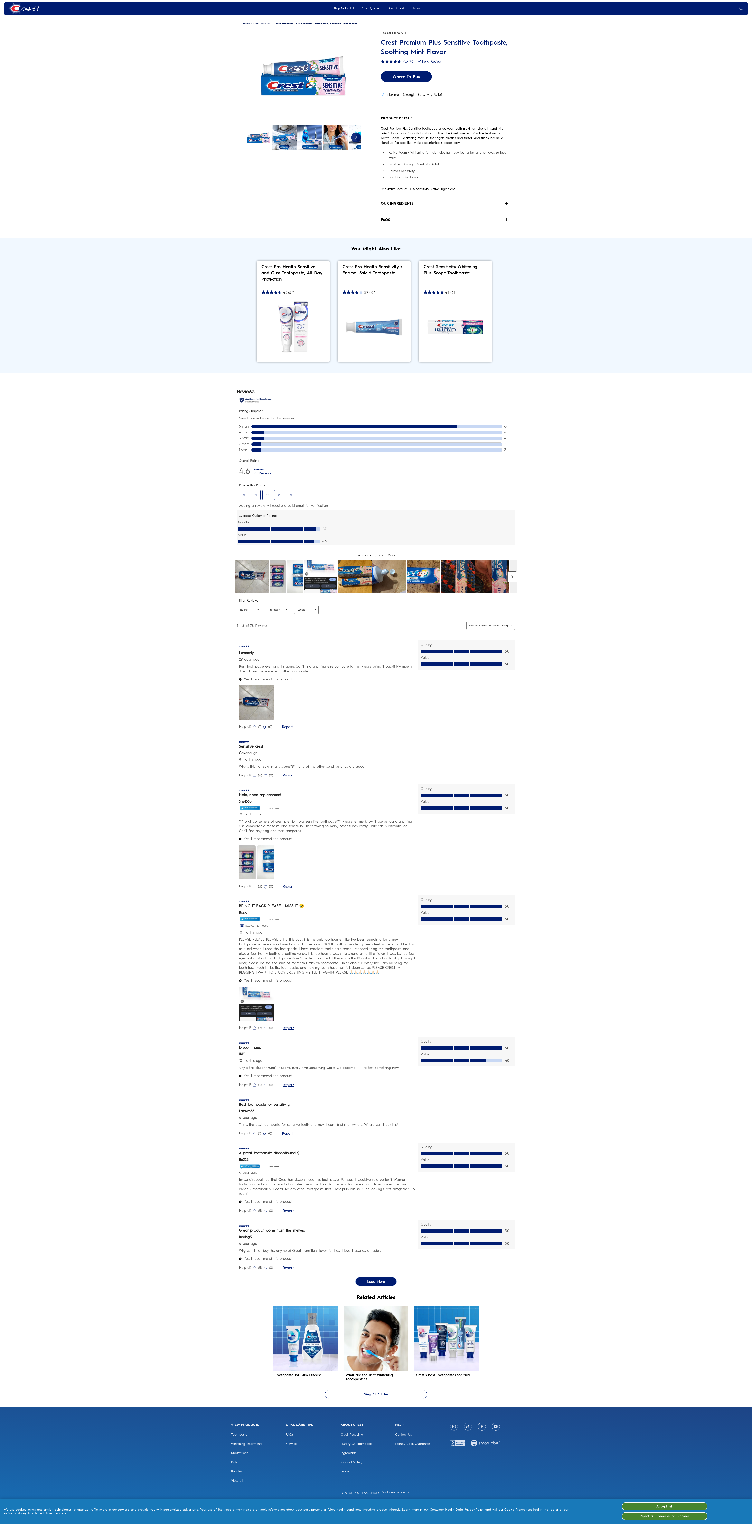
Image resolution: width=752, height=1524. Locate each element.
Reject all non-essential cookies (665, 1516)
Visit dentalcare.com (396, 1492)
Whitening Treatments (246, 1444)
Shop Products (262, 23)
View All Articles (376, 1394)
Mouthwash (239, 1453)
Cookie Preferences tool (521, 1509)
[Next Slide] (356, 137)
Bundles (236, 1471)
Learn (416, 8)
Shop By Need (371, 8)
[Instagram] (454, 1427)
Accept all (664, 1506)
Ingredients (348, 1453)
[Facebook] (482, 1427)
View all (237, 1480)
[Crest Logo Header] (23, 8)
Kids (234, 1462)
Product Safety (351, 1462)
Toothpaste (239, 1434)
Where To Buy (406, 76)
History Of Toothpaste (356, 1444)
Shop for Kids (396, 8)
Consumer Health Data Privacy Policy (457, 1509)
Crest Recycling (352, 1434)
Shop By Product (344, 8)
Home (246, 23)
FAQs (290, 1434)
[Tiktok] (468, 1427)
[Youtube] (496, 1427)
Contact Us (403, 1434)
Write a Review (429, 61)
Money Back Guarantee (412, 1444)
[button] (303, 76)
